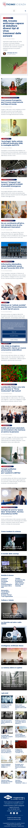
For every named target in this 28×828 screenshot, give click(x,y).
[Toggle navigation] (14, 10)
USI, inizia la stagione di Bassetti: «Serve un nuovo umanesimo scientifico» (13, 348)
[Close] (25, 321)
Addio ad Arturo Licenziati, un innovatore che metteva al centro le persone (13, 430)
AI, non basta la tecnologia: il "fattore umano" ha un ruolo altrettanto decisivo (13, 660)
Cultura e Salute (7, 600)
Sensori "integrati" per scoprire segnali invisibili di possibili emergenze (12, 184)
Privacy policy (14, 826)
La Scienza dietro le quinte (11, 668)
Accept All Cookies (14, 335)
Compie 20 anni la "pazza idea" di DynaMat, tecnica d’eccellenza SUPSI (12, 512)
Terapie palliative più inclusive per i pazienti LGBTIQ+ (11, 471)
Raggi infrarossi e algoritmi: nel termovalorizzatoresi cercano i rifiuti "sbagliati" (13, 568)
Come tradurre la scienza (11, 531)
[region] (14, 331)
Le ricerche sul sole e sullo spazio (11, 623)
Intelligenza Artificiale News (12, 646)
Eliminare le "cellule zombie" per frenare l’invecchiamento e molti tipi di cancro (14, 307)
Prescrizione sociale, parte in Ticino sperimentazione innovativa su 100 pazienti (12, 615)
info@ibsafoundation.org (14, 811)
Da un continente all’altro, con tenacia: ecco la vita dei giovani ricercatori (12, 225)
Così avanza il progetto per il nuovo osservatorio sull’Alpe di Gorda (12, 102)
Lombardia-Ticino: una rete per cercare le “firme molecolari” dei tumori (13, 389)
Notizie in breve (7, 575)
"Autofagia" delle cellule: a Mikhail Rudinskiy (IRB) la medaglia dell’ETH (12, 143)
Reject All (14, 332)
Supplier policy (20, 826)
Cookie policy (7, 826)
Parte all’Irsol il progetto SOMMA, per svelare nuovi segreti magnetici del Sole (12, 638)
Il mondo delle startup (10, 554)
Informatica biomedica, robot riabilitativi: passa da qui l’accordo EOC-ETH (12, 266)
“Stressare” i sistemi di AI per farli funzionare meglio (12, 547)
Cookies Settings (14, 339)
